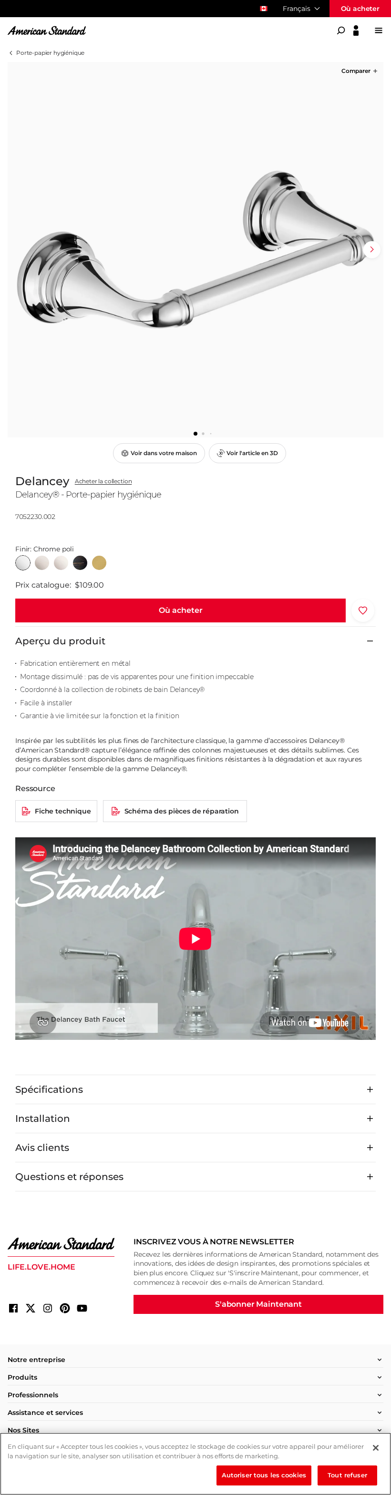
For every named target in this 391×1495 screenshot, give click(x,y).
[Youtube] (82, 1308)
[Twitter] (30, 1308)
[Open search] (341, 30)
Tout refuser (347, 1475)
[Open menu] (378, 30)
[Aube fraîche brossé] (99, 562)
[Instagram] (47, 1308)
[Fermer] (375, 1447)
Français (296, 8)
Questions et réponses (69, 1176)
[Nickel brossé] (42, 562)
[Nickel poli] (61, 562)
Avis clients (42, 1147)
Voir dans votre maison (164, 453)
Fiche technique (63, 811)
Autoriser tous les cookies (264, 1475)
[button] (360, 71)
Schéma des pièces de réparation (181, 811)
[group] (195, 249)
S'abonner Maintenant (258, 1304)
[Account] (356, 30)
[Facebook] (13, 1308)
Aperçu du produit (60, 641)
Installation (42, 1118)
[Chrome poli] (23, 562)
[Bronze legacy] (80, 562)
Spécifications (49, 1089)
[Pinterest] (65, 1308)
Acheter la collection (103, 481)
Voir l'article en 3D (252, 453)
